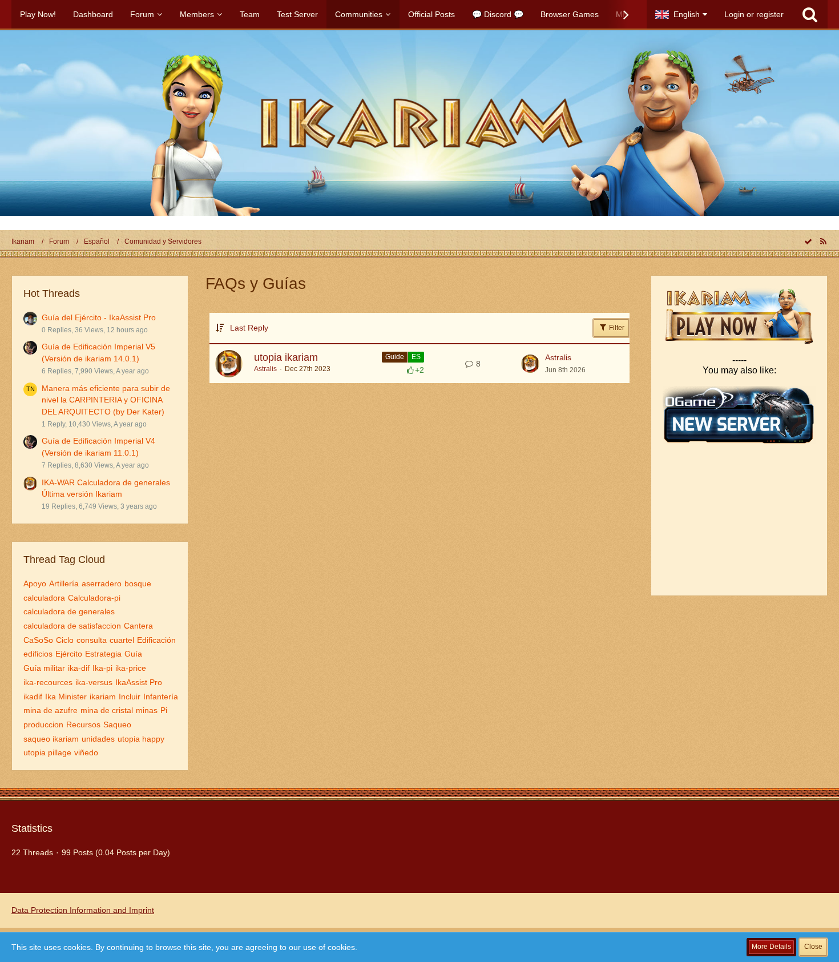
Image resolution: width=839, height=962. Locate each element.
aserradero (102, 583)
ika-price (130, 668)
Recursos (83, 724)
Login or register (754, 14)
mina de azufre (50, 710)
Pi (163, 710)
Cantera (138, 625)
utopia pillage (47, 752)
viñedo (86, 752)
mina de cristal (106, 710)
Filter (615, 328)
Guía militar (44, 668)
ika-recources (47, 682)
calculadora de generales (69, 611)
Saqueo (117, 724)
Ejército (68, 653)
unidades (98, 738)
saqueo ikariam (51, 738)
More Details (771, 947)
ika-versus (93, 682)
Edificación (156, 640)
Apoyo (34, 583)
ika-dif (79, 668)
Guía (133, 653)
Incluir (129, 696)
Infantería (160, 696)
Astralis (265, 369)
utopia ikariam (286, 357)
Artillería (64, 583)
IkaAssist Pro (138, 682)
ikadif (32, 696)
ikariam (103, 696)
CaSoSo (38, 640)
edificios (38, 653)
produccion (43, 724)
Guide (394, 357)
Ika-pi (102, 668)
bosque (137, 583)
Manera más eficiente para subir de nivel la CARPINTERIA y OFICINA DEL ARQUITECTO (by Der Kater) (106, 400)
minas (147, 710)
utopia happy (141, 738)
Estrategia (103, 653)
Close (813, 947)
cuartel (122, 640)
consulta (91, 640)
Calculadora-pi (94, 597)
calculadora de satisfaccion (72, 625)
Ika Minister (66, 696)
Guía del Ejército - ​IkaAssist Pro (99, 317)
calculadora (44, 597)
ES (416, 357)
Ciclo (65, 640)
